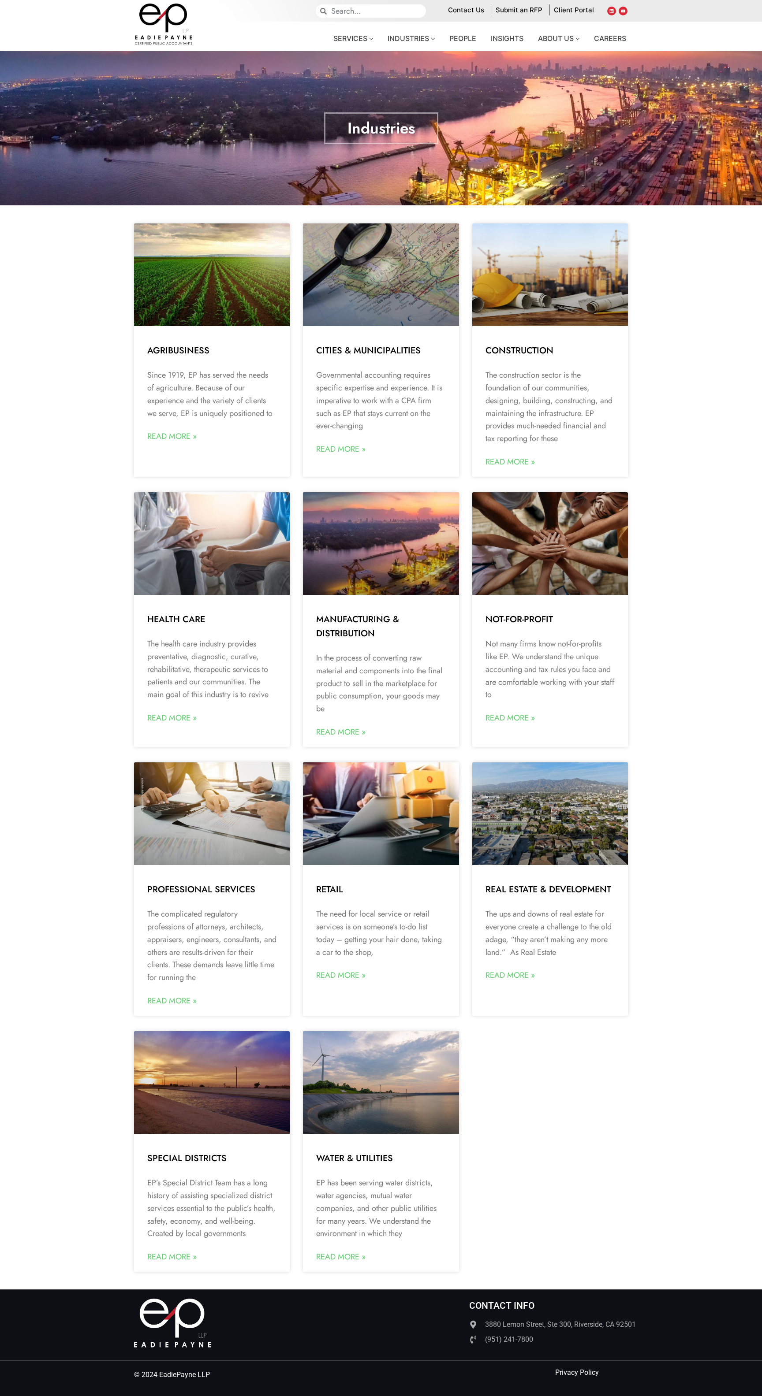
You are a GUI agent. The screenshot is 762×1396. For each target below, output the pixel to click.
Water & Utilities (354, 1158)
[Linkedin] (611, 11)
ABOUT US (556, 38)
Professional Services (201, 889)
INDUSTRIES (409, 38)
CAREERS (610, 38)
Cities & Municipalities (368, 350)
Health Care (176, 619)
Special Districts (187, 1158)
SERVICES (351, 38)
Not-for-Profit (519, 619)
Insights (507, 38)
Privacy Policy (577, 1372)
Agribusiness (178, 350)
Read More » (172, 436)
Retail (329, 889)
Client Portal (574, 10)
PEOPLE (462, 38)
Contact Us (466, 10)
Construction (519, 350)
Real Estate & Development (548, 889)
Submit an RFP (519, 10)
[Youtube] (623, 11)
